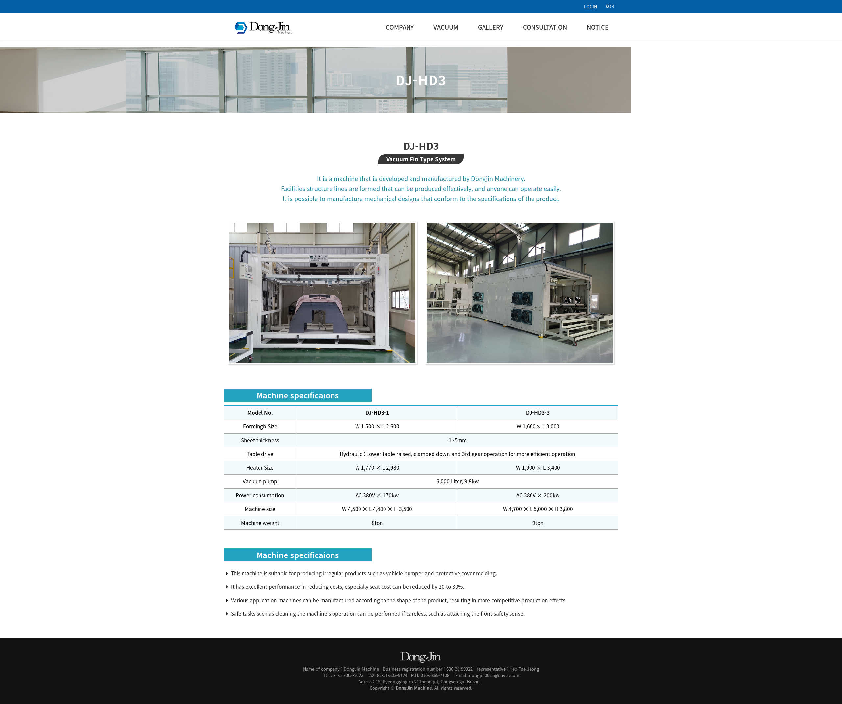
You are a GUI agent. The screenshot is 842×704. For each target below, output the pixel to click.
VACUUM (445, 27)
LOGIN (590, 6)
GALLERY (490, 27)
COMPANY (400, 27)
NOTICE (597, 27)
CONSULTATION (545, 27)
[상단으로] (827, 689)
